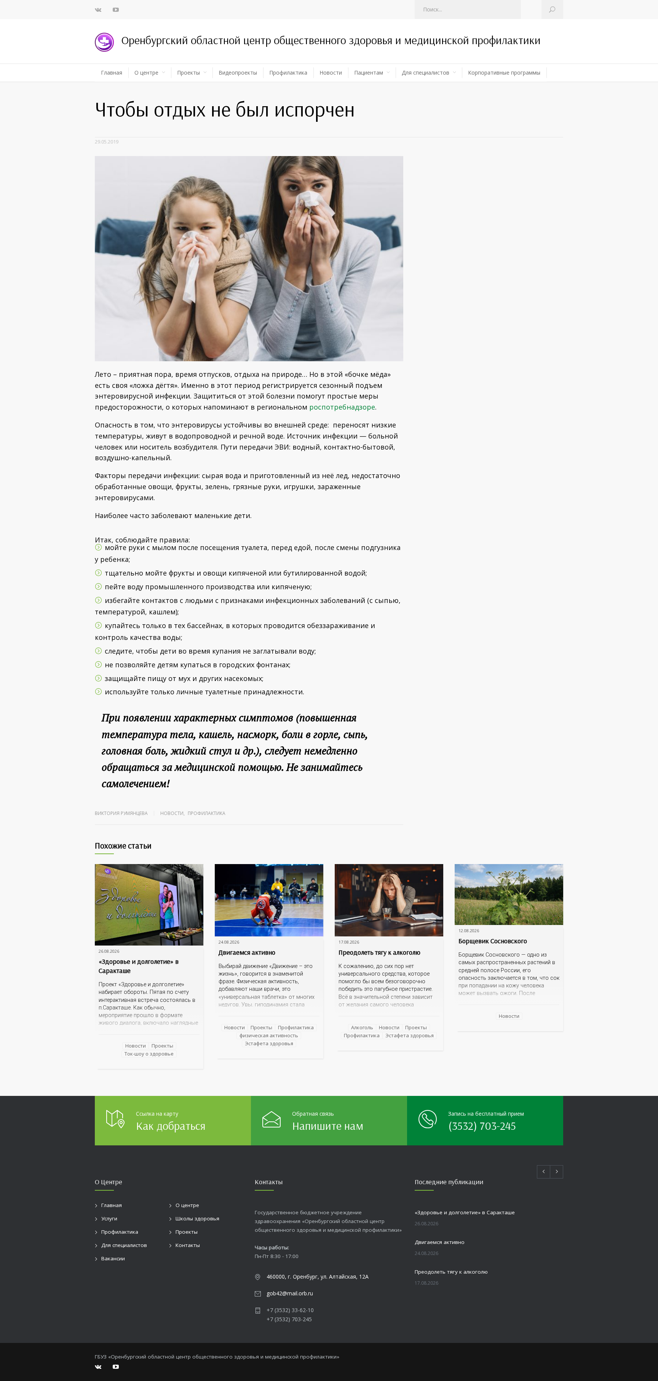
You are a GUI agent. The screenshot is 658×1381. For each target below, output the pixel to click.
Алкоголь (362, 1027)
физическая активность (269, 1035)
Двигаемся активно (247, 952)
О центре (146, 72)
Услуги (109, 1218)
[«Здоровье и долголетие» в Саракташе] (149, 905)
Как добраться (171, 1125)
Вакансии (113, 1258)
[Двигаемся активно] (269, 900)
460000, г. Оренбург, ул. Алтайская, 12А (318, 1276)
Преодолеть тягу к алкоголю (379, 952)
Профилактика (288, 72)
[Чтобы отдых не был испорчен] (249, 258)
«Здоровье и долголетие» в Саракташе (465, 1212)
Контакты (188, 1245)
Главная (111, 72)
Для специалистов (425, 72)
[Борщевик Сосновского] (509, 894)
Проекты (188, 72)
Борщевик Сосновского (492, 940)
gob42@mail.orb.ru (290, 1293)
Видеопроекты (238, 72)
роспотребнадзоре (342, 406)
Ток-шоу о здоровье (149, 1054)
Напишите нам (327, 1125)
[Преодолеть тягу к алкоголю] (389, 900)
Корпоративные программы (504, 72)
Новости (330, 72)
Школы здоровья (197, 1218)
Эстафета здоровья (269, 1043)
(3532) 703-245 (482, 1125)
